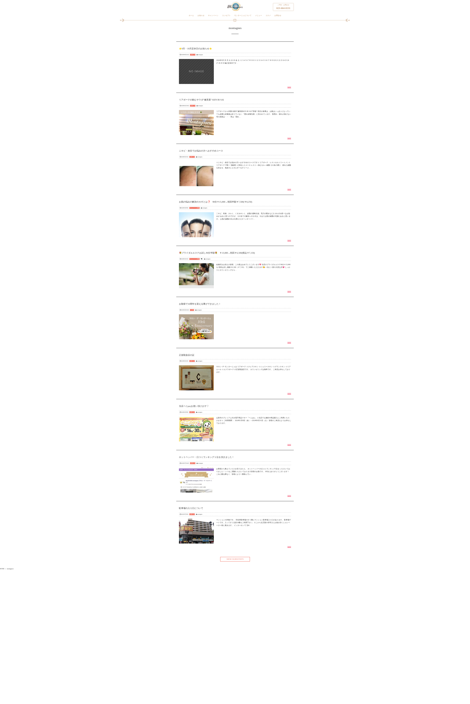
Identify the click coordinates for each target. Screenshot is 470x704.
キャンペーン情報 (194, 208)
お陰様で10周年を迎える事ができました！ (200, 304)
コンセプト (226, 15)
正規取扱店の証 (186, 355)
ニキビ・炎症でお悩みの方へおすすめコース (201, 151)
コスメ (268, 15)
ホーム (191, 15)
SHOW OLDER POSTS (235, 559)
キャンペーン (213, 15)
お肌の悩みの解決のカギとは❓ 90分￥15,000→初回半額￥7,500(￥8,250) (215, 202)
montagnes (200, 54)
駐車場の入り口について (191, 508)
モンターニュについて (242, 15)
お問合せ (277, 15)
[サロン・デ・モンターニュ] (235, 6)
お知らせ (201, 15)
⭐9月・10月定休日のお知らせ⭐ (195, 48)
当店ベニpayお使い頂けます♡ (194, 406)
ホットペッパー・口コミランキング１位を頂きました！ (206, 457)
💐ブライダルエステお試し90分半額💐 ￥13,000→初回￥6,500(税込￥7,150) (217, 253)
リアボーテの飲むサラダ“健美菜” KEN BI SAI (201, 100)
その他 (192, 310)
